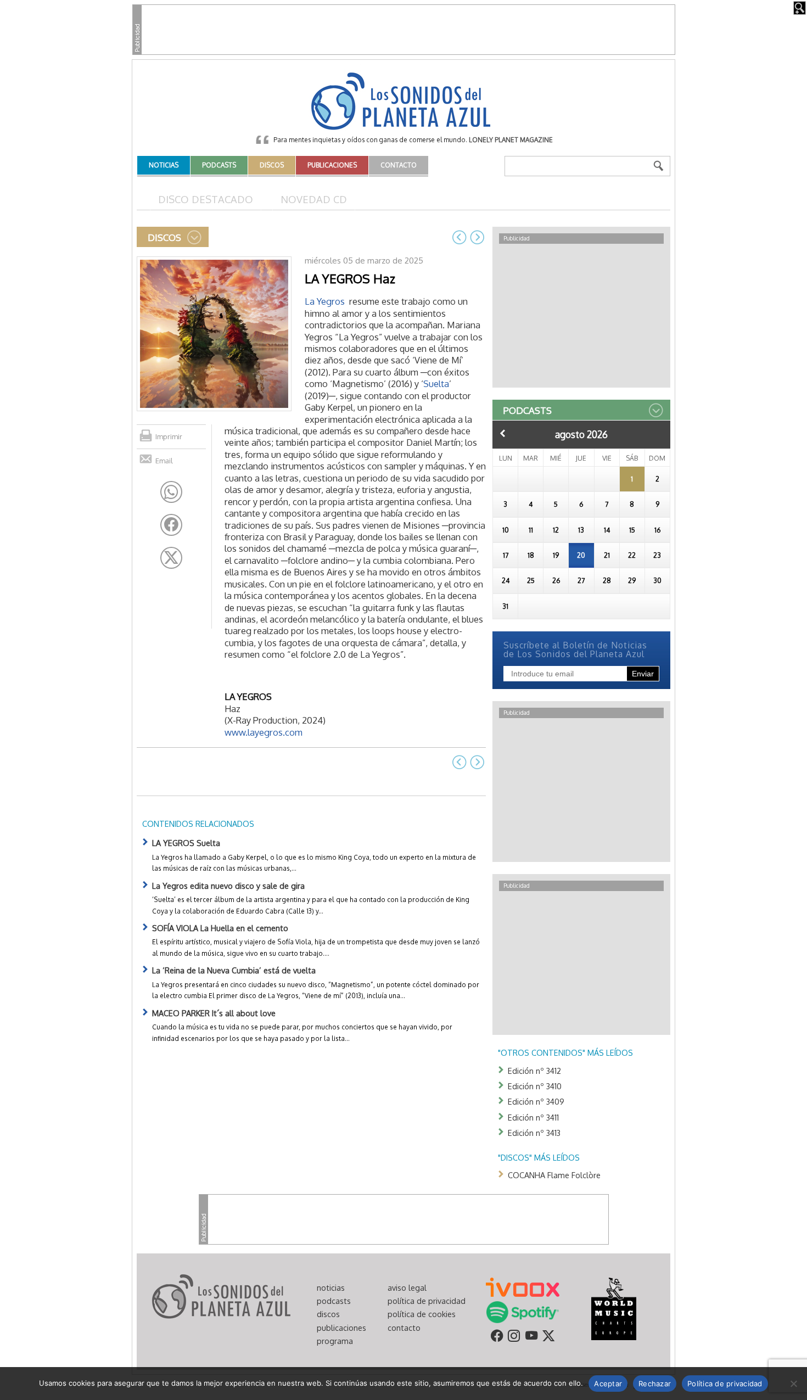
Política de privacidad (725, 1383)
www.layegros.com (263, 732)
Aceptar (608, 1383)
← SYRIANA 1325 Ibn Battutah (459, 237)
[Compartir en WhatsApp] (171, 492)
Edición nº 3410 (535, 1086)
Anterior (503, 433)
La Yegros (325, 301)
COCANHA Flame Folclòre (554, 1175)
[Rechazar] (793, 1383)
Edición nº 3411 (533, 1117)
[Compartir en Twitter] (171, 558)
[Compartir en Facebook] (171, 525)
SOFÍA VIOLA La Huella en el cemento (220, 928)
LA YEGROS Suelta (186, 843)
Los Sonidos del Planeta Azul (403, 102)
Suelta (436, 383)
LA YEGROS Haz (350, 278)
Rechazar (654, 1383)
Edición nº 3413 (534, 1133)
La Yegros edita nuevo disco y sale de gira (228, 886)
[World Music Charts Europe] (613, 1307)
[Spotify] (522, 1311)
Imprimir (168, 436)
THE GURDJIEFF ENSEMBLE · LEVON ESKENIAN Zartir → (477, 237)
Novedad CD (314, 199)
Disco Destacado (205, 199)
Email (164, 460)
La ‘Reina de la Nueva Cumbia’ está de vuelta (234, 970)
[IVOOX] (522, 1286)
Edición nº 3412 (534, 1071)
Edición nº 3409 (536, 1101)
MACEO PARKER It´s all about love (214, 1013)
